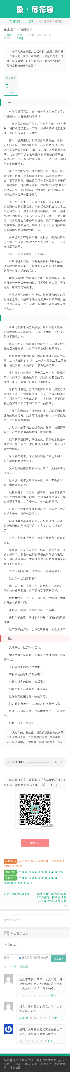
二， (8, 88)
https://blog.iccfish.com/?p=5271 (42, 872)
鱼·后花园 (9, 1060)
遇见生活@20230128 (17, 893)
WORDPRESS (53, 1060)
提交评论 (58, 958)
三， (12, 91)
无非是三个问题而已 (18, 30)
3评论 (20, 38)
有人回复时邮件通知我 (35, 957)
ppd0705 (23, 1018)
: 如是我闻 (14, 21)
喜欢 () (35, 842)
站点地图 (15, 1067)
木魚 (19, 34)
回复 (53, 995)
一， (8, 84)
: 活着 (29, 21)
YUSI (28, 1064)
